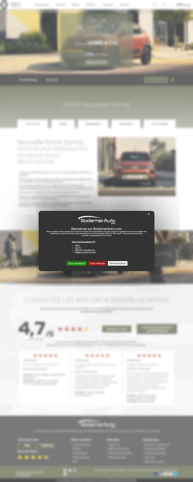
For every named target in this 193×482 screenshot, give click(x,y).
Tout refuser (97, 263)
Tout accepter (76, 263)
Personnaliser (117, 263)
